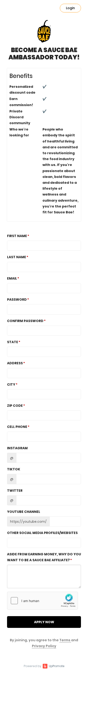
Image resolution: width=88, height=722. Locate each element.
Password (17, 299)
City (11, 384)
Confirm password (25, 321)
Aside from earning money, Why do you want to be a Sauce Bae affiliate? (44, 557)
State (12, 342)
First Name (17, 236)
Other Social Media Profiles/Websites (42, 532)
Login (70, 8)
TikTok (13, 469)
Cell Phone (17, 426)
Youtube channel (23, 511)
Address (15, 363)
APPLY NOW (44, 622)
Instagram (17, 448)
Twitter (15, 490)
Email (12, 278)
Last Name (16, 257)
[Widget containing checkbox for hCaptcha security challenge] (42, 601)
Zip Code (15, 405)
